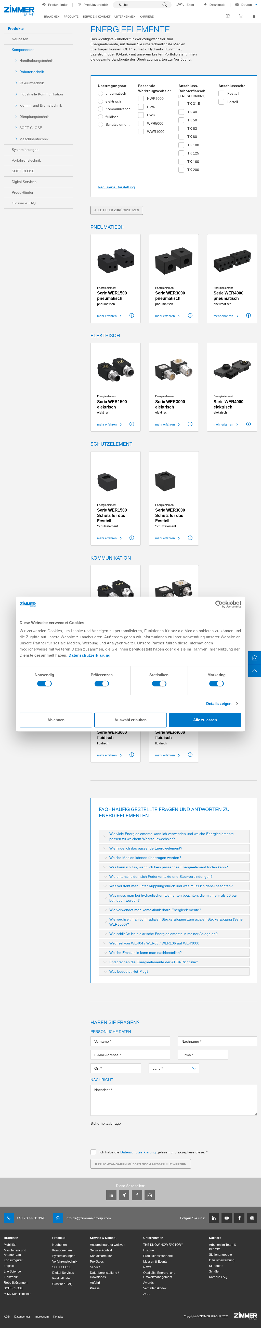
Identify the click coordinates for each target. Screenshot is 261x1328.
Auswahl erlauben (130, 720)
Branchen (52, 16)
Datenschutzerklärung (90, 655)
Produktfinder (58, 5)
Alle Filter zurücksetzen (116, 210)
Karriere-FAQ (218, 1277)
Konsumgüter (13, 1260)
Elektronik (11, 1277)
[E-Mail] (150, 1195)
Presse (95, 1288)
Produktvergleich (96, 5)
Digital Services (24, 182)
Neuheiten (20, 39)
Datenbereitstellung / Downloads (104, 1275)
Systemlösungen (25, 150)
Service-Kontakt (101, 1250)
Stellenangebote (220, 1254)
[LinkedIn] (111, 1195)
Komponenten (23, 50)
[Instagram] (252, 1218)
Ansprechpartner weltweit (107, 1245)
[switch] (102, 685)
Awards (148, 1282)
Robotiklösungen (16, 1282)
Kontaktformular (101, 1256)
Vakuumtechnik (31, 83)
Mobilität (10, 1245)
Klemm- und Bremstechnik (40, 105)
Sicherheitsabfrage (105, 1123)
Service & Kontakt (96, 16)
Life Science (12, 1271)
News (147, 1267)
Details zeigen (218, 703)
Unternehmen (125, 16)
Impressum (42, 1316)
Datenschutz (22, 1316)
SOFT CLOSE (30, 128)
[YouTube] (226, 1218)
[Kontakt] (254, 657)
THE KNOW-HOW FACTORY (163, 1245)
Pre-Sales (97, 1261)
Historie (148, 1250)
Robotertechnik (31, 72)
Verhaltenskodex (154, 1288)
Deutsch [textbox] (246, 5)
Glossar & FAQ (24, 203)
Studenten (216, 1266)
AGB (146, 1294)
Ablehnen (55, 720)
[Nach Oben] (254, 670)
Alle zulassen (205, 720)
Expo (190, 5)
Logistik (9, 1266)
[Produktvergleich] (227, 17)
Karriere (147, 16)
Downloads (217, 5)
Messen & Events (155, 1261)
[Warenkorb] (241, 17)
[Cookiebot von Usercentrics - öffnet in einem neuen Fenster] (219, 604)
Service (95, 1267)
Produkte (71, 16)
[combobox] (243, 5)
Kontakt (58, 1316)
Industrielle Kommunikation (41, 94)
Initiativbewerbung (221, 1260)
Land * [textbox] (158, 1068)
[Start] (19, 10)
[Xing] (124, 1195)
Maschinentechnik (33, 139)
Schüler (214, 1271)
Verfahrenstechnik (26, 160)
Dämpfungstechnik (34, 117)
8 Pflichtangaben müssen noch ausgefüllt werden (140, 1164)
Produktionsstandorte (158, 1256)
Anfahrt (95, 1282)
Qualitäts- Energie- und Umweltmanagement (159, 1275)
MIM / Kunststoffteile (17, 1294)
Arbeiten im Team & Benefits (222, 1247)
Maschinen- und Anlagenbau (15, 1252)
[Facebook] (137, 1195)
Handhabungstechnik (36, 61)
